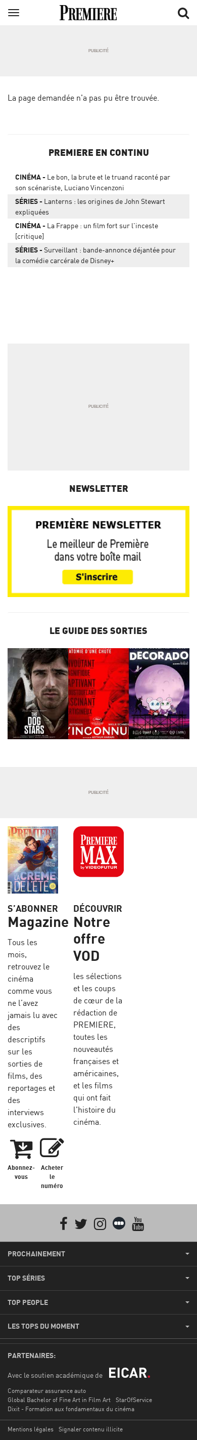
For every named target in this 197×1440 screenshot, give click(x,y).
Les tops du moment (43, 1326)
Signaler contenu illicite (91, 1429)
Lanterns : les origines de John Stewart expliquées (90, 206)
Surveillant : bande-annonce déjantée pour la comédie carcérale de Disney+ (95, 255)
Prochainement (36, 1254)
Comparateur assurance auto (47, 1390)
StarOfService (134, 1400)
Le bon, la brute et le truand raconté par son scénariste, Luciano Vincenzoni (92, 182)
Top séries (26, 1278)
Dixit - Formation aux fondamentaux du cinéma (71, 1409)
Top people (28, 1302)
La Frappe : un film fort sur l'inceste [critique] (86, 230)
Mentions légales (31, 1429)
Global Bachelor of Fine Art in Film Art (59, 1400)
